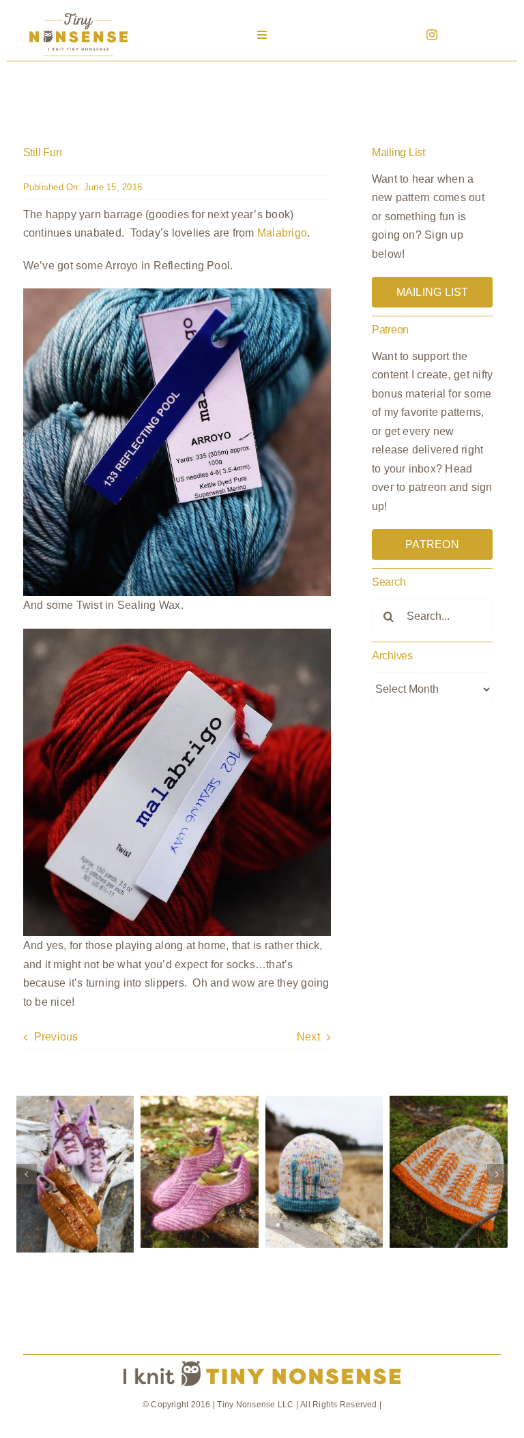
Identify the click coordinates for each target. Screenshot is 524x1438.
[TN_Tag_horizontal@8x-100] (261, 1360)
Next (308, 1037)
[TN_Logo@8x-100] (78, 13)
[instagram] (431, 34)
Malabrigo (282, 233)
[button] (26, 1174)
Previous (56, 1037)
